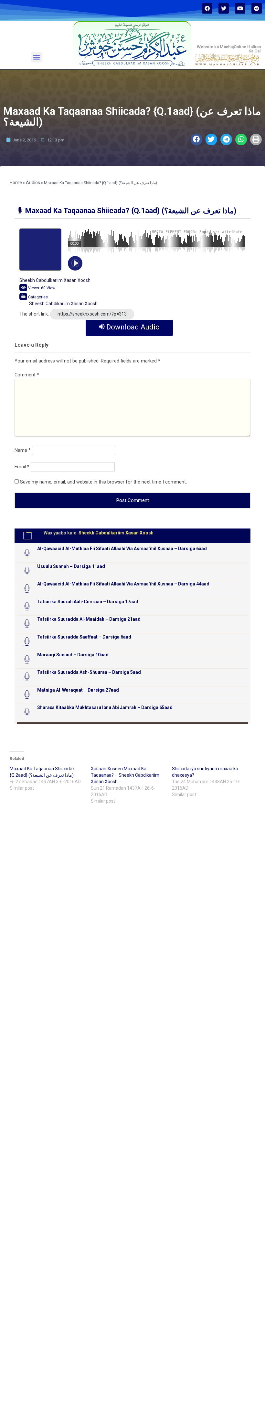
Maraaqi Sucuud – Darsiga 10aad (73, 654)
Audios (33, 182)
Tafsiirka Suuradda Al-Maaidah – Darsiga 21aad (89, 619)
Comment (27, 375)
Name (23, 450)
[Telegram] (256, 8)
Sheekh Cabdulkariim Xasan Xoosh (54, 280)
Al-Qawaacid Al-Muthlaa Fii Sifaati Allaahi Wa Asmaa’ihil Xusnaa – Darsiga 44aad (123, 583)
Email (22, 467)
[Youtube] (240, 8)
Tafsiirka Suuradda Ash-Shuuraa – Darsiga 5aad (89, 672)
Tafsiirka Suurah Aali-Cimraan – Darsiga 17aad (87, 601)
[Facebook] (207, 8)
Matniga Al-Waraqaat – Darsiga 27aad (78, 690)
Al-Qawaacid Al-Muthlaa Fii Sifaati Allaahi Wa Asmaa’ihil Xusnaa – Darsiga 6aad (122, 548)
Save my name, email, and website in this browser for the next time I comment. (103, 482)
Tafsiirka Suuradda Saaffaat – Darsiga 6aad (84, 637)
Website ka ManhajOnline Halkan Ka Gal (229, 48)
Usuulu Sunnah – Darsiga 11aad (71, 566)
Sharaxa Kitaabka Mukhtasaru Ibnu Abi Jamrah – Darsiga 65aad (105, 707)
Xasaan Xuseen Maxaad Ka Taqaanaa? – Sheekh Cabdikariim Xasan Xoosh (125, 775)
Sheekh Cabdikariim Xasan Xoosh (63, 303)
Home (16, 182)
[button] (36, 57)
